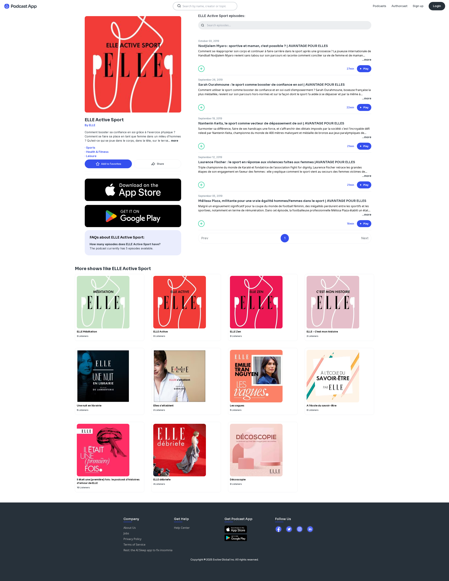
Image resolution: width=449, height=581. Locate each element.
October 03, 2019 (208, 40)
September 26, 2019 (210, 79)
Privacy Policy (132, 539)
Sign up (418, 6)
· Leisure (90, 156)
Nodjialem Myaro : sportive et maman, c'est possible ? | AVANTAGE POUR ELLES (263, 46)
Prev (204, 238)
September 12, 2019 (210, 157)
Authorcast (399, 6)
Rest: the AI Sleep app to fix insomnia (147, 550)
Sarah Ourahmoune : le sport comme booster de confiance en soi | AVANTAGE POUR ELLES (271, 85)
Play (365, 68)
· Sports (90, 147)
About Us (129, 528)
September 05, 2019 (210, 195)
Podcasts (379, 6)
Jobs (126, 533)
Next (364, 238)
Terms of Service (134, 544)
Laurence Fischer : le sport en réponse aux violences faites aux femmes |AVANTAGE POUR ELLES (276, 162)
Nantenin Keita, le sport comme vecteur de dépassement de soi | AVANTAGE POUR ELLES (271, 123)
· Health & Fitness (97, 152)
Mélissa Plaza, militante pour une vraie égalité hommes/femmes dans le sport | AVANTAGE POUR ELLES (282, 201)
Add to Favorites (111, 163)
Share (160, 163)
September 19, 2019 (210, 118)
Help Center (182, 528)
